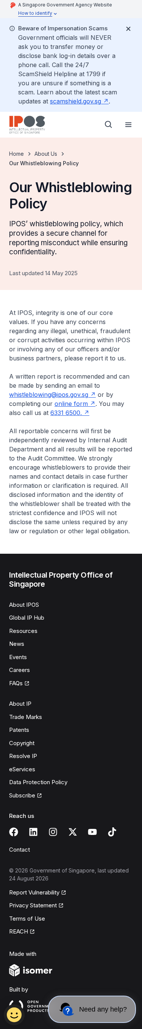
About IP (20, 703)
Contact (19, 849)
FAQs (16, 683)
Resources (23, 630)
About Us (45, 153)
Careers (19, 669)
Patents (19, 729)
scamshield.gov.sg (75, 101)
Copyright (21, 743)
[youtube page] (92, 831)
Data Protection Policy (38, 782)
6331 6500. (66, 413)
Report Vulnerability (34, 892)
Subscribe (22, 795)
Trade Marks (25, 716)
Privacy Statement (33, 905)
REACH (18, 931)
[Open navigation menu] (128, 125)
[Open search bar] (109, 125)
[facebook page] (13, 831)
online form (71, 403)
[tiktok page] (112, 831)
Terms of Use (27, 918)
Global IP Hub (26, 617)
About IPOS (24, 604)
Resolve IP (23, 756)
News (16, 643)
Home (16, 153)
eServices (22, 769)
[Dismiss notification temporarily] (128, 29)
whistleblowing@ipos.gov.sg (48, 394)
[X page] (72, 831)
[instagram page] (53, 831)
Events (18, 657)
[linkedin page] (33, 831)
